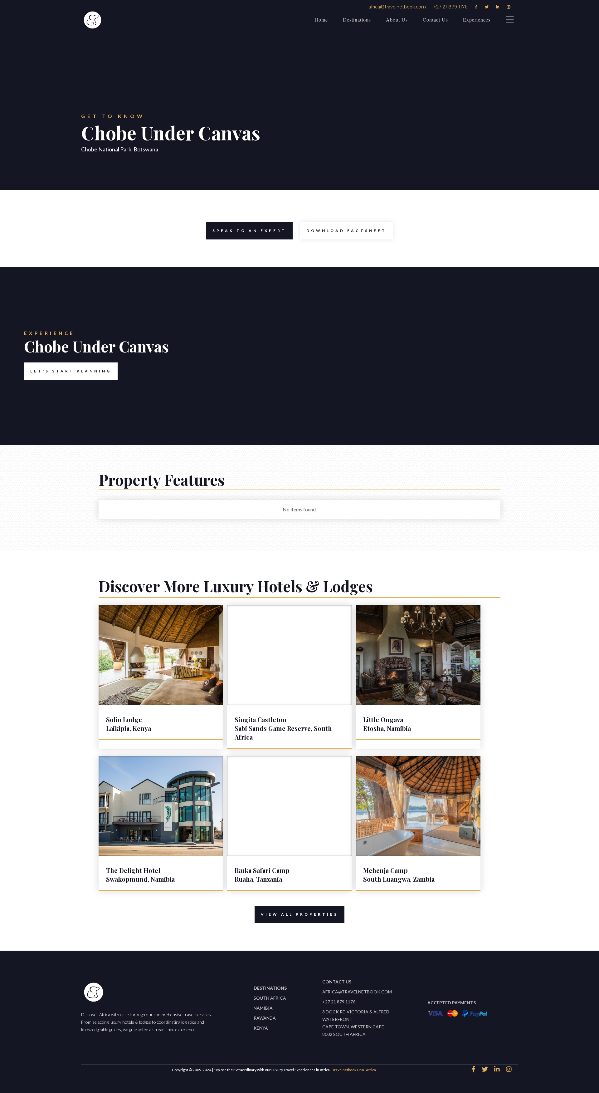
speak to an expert (249, 230)
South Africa (270, 998)
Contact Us (435, 19)
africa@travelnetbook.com (397, 7)
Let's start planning (70, 371)
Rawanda (265, 1018)
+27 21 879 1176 (450, 7)
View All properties (299, 914)
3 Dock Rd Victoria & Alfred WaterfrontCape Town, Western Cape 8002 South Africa (355, 1023)
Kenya (261, 1028)
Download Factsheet (346, 230)
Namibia (263, 1008)
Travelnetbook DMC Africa (354, 1069)
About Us (397, 19)
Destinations (357, 19)
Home (321, 19)
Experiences (476, 19)
